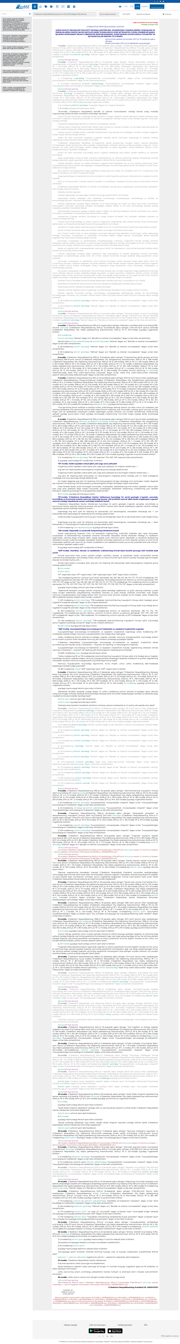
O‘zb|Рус (144, 6)
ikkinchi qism (64, 699)
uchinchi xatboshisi (150, 1227)
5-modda (63, 1102)
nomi (76, 528)
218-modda (65, 944)
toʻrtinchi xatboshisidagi (93, 84)
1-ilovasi (108, 1014)
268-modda (65, 626)
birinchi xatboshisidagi (80, 341)
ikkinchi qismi (136, 867)
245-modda (65, 568)
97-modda (64, 494)
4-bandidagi (80, 78)
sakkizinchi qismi (100, 404)
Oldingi (61, 848)
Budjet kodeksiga (100, 1193)
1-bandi (77, 669)
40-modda (64, 931)
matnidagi (79, 746)
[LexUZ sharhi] (51, 6)
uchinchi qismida (83, 783)
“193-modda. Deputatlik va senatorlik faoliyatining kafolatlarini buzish (15, 71)
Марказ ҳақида (70, 1325)
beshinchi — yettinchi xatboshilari (72, 1257)
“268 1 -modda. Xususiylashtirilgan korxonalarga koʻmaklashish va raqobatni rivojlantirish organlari (14, 89)
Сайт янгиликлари (97, 1325)
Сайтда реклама (125, 1325)
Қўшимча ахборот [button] (143, 14)
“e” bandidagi (152, 370)
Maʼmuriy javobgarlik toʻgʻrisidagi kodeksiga (98, 421)
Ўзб (131, 6)
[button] (16, 24)
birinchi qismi (63, 571)
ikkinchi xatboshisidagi (97, 1162)
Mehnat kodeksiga (86, 711)
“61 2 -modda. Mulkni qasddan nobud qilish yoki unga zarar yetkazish (15, 47)
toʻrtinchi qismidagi (81, 741)
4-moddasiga (104, 1078)
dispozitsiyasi (87, 528)
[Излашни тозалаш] (30, 14)
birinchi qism (64, 1081)
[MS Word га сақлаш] (68, 6)
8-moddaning (65, 335)
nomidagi (78, 808)
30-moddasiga (130, 683)
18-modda (64, 1116)
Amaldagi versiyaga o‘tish (149, 24)
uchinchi (77, 1201)
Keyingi (61, 60)
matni (78, 653)
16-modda (64, 108)
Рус (126, 6)
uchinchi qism (64, 702)
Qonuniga (93, 64)
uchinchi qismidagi (82, 301)
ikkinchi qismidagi (82, 55)
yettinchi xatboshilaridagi (95, 1201)
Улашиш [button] (168, 14)
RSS (145, 1325)
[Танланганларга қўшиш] (40, 6)
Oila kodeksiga (85, 921)
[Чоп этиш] (74, 6)
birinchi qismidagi (72, 320)
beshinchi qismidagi (81, 1157)
